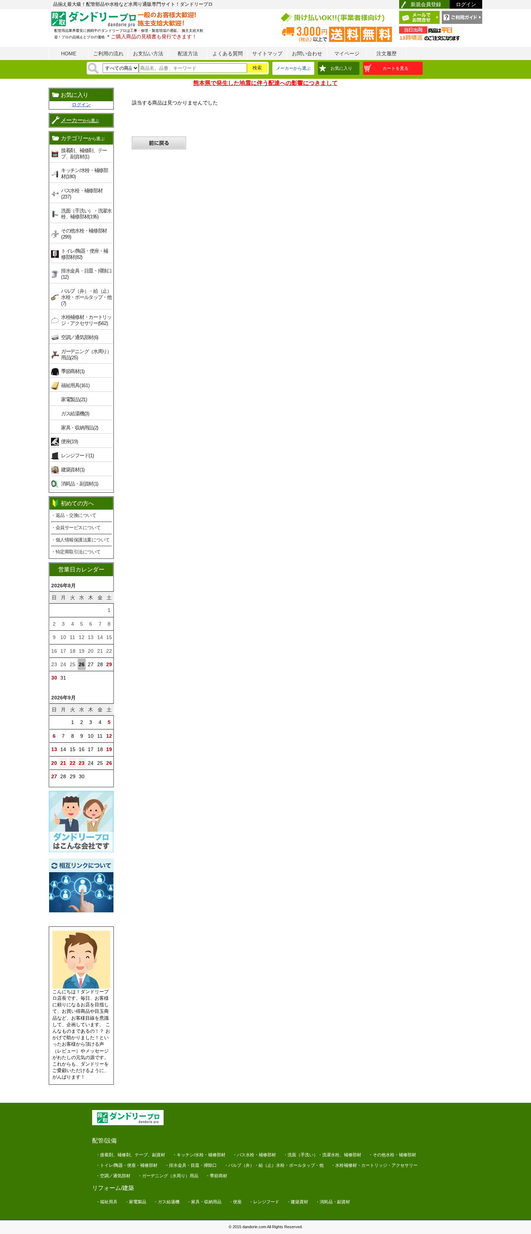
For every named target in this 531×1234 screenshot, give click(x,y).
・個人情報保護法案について (80, 540)
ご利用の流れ (108, 53)
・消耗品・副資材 (332, 1201)
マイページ (346, 53)
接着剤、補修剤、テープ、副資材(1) (84, 153)
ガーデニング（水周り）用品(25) (86, 354)
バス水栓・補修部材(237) (81, 194)
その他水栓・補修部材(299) (84, 234)
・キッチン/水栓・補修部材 (198, 1154)
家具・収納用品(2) (79, 427)
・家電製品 (135, 1201)
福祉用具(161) (75, 385)
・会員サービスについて (76, 527)
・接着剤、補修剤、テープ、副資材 (130, 1154)
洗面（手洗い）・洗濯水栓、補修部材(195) (86, 214)
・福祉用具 (106, 1201)
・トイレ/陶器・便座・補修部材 (126, 1165)
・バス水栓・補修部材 (254, 1154)
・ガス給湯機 (167, 1201)
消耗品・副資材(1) (79, 484)
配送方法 (188, 53)
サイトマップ (267, 53)
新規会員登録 (426, 4)
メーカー (80, 120)
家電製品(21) (74, 399)
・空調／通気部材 (113, 1175)
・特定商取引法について (76, 551)
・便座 (235, 1201)
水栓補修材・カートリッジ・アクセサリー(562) (86, 320)
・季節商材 (216, 1175)
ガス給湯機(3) (75, 413)
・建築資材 (297, 1201)
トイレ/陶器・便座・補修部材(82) (84, 254)
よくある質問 (227, 53)
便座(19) (69, 441)
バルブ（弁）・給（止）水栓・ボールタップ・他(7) (86, 297)
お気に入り (341, 68)
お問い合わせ (307, 53)
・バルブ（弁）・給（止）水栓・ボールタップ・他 (274, 1165)
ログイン (466, 4)
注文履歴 (386, 53)
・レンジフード (264, 1201)
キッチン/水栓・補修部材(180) (84, 173)
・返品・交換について (73, 515)
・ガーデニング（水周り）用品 (168, 1175)
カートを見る (396, 68)
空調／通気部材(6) (79, 337)
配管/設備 (104, 1140)
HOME (68, 53)
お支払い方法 (148, 53)
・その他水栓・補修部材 (392, 1154)
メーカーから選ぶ (293, 68)
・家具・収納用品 (204, 1201)
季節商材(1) (73, 371)
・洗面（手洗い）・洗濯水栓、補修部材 (322, 1154)
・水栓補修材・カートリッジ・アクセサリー (374, 1165)
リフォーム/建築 (113, 1188)
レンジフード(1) (77, 455)
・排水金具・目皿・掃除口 (191, 1165)
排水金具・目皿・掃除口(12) (86, 274)
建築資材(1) (73, 469)
